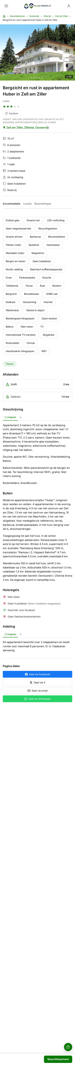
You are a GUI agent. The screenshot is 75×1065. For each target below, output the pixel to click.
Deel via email (39, 690)
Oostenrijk (34, 16)
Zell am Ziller (61, 16)
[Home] (4, 16)
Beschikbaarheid (58, 1059)
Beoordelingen (42, 203)
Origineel (11, 417)
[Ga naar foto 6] (41, 77)
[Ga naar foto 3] (35, 77)
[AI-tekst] (20, 417)
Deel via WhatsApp (40, 698)
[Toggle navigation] (6, 5)
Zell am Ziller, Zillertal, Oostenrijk (27, 127)
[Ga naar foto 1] (31, 77)
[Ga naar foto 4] (37, 77)
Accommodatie (11, 203)
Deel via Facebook (39, 674)
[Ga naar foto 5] (39, 77)
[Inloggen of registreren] (68, 5)
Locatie (27, 203)
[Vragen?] (68, 1047)
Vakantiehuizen (17, 16)
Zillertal (47, 16)
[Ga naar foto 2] (33, 77)
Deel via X (39, 682)
